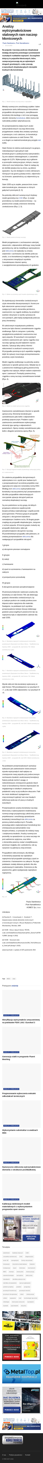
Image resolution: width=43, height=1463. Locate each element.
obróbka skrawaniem (10, 1283)
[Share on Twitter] (7, 958)
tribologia (6, 1302)
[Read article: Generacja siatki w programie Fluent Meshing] (21, 1040)
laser (14, 1268)
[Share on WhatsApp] (7, 967)
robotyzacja (30, 1294)
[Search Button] (40, 4)
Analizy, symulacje (11, 1015)
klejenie (32, 1264)
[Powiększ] (38, 272)
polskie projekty (8, 1286)
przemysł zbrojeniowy (10, 1294)
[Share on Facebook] (7, 954)
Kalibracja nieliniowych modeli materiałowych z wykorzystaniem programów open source (17, 1206)
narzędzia (20, 1275)
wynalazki (30, 1302)
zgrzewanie (14, 1305)
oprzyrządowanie (25, 1283)
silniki (5, 1298)
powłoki (18, 1286)
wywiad (5, 1305)
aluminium (6, 1252)
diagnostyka (29, 1256)
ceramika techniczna (10, 1256)
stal (39, 140)
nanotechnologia (8, 1275)
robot (21, 1294)
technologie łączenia (30, 1298)
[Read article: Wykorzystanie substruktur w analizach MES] (21, 1114)
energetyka (15, 1260)
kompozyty (6, 1268)
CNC (21, 1256)
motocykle (20, 1271)
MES (8, 979)
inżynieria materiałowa (20, 1264)
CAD (21, 198)
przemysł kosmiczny (9, 1290)
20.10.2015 (8, 45)
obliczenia (10, 251)
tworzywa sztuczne (18, 1302)
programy (27, 1286)
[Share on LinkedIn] (7, 962)
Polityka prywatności (15, 1455)
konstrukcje (20, 118)
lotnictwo (22, 1268)
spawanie (13, 1298)
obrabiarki (6, 1279)
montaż (11, 1271)
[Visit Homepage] (21, 4)
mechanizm (31, 1268)
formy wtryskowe (27, 1260)
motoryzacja (30, 1271)
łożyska (23, 1305)
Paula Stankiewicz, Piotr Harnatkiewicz (16, 43)
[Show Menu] (3, 4)
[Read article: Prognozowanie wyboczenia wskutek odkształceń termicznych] (21, 1077)
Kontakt (27, 1455)
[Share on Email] (7, 971)
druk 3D (5, 1260)
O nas (4, 1455)
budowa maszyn (18, 1252)
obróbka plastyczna (19, 1279)
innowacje (6, 1264)
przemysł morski (24, 1290)
